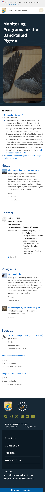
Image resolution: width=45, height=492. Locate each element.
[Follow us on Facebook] (6, 416)
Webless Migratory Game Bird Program (24, 307)
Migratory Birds (14, 274)
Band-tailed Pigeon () (25, 335)
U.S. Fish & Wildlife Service (17, 11)
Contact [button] (13, 257)
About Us (10, 438)
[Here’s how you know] (22, 3)
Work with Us (13, 460)
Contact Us (12, 445)
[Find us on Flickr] (28, 416)
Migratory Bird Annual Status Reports (23, 170)
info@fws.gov (29, 427)
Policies (10, 452)
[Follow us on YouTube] (33, 416)
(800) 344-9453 (11, 427)
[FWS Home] (4, 10)
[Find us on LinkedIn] (23, 416)
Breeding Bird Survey (12, 115)
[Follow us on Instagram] (12, 416)
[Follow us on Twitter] (17, 416)
